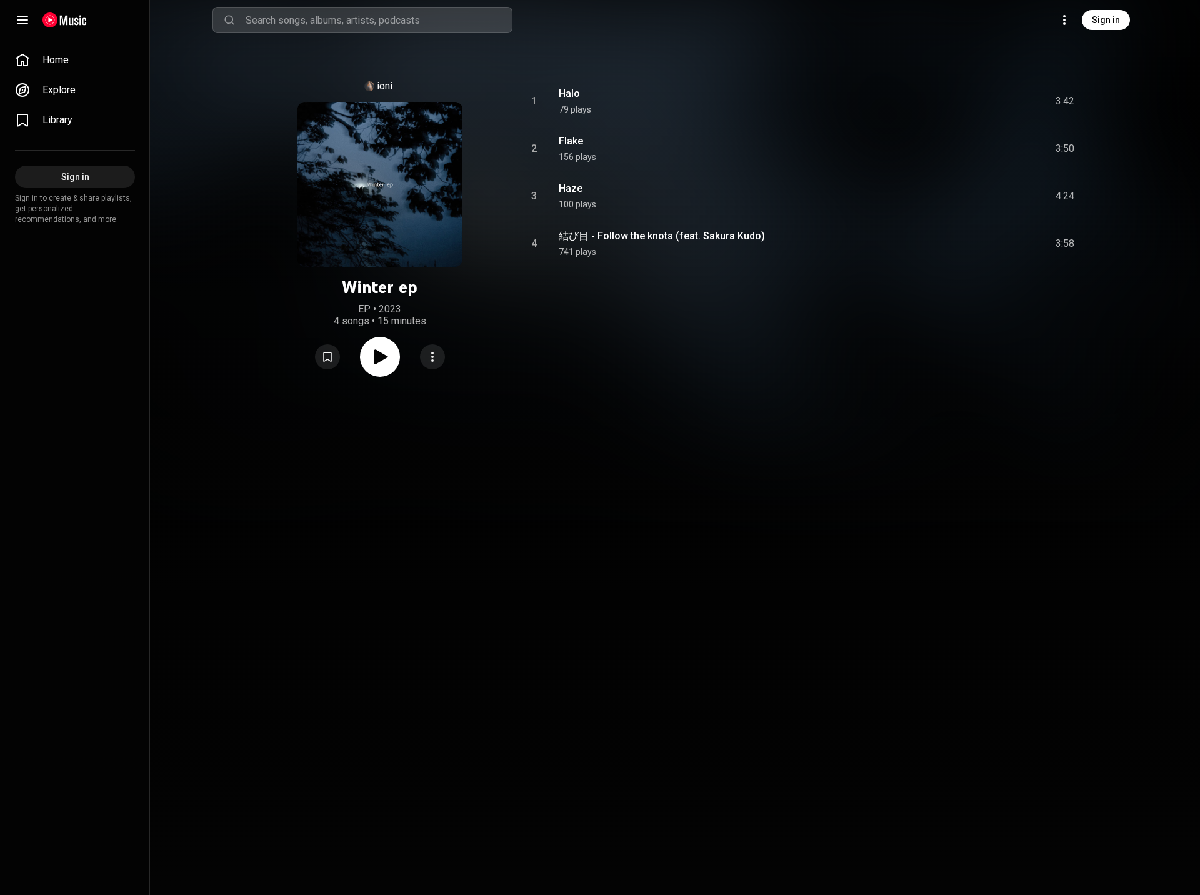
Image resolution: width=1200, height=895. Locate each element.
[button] (327, 356)
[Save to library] (327, 356)
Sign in (1106, 20)
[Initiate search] (229, 20)
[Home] (64, 20)
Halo (569, 93)
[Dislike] (994, 101)
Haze (570, 188)
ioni (384, 86)
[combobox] (379, 20)
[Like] (970, 101)
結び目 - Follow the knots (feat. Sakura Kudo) (662, 236)
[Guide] (22, 20)
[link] (75, 60)
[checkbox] (1065, 101)
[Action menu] (432, 356)
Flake (571, 141)
